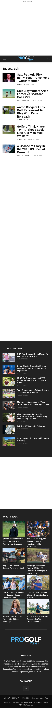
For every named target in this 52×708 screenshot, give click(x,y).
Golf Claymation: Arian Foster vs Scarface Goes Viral (32, 94)
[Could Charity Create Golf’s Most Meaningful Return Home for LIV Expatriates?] (9, 369)
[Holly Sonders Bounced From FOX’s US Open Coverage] (14, 606)
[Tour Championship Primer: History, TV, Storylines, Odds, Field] (9, 393)
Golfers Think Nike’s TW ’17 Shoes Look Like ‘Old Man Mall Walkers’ (31, 131)
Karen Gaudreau (23, 100)
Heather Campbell (24, 155)
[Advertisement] (26, 28)
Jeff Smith (21, 84)
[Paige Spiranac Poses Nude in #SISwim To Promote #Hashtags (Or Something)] (38, 555)
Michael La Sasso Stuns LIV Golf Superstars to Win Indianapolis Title (33, 403)
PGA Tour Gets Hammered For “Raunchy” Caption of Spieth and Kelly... (13, 595)
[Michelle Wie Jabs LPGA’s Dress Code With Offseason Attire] (38, 606)
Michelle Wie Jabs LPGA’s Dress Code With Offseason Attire (37, 619)
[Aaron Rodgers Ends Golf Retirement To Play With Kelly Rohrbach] (9, 110)
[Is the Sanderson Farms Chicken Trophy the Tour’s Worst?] (38, 582)
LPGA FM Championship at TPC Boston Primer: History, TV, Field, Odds (31, 380)
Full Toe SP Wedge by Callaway (31, 426)
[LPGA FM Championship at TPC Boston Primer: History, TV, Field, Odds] (9, 381)
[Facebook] (26, 688)
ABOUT (7, 698)
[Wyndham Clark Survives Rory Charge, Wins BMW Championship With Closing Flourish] (9, 417)
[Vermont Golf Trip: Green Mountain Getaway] (9, 441)
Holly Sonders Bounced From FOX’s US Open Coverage (12, 619)
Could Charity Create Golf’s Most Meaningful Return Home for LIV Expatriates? (31, 368)
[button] (4, 59)
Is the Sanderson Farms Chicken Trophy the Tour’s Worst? (37, 595)
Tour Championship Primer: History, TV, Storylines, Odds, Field (33, 391)
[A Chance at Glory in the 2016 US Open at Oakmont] (9, 149)
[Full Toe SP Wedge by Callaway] (9, 429)
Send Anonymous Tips (40, 698)
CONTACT (15, 698)
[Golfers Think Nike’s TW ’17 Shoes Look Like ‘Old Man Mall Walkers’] (9, 129)
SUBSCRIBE (25, 698)
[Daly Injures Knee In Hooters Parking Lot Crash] (14, 555)
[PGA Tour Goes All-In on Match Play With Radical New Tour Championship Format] (9, 357)
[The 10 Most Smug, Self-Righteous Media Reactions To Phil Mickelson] (38, 529)
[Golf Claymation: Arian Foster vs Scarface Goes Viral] (9, 93)
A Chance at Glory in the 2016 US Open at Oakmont (31, 149)
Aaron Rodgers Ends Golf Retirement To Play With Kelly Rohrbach (31, 111)
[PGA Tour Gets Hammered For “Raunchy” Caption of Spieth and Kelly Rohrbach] (14, 582)
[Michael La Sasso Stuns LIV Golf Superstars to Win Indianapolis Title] (9, 405)
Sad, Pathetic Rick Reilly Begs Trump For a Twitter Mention (33, 78)
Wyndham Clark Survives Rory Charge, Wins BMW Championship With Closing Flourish (32, 416)
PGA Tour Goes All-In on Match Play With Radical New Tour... (33, 355)
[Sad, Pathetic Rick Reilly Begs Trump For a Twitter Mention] (9, 77)
